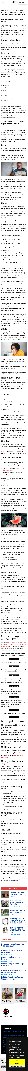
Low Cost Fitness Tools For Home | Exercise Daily (18, 893)
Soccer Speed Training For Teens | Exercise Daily (18, 911)
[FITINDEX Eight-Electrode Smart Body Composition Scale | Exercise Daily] (5, 921)
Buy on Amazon (14, 659)
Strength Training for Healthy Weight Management (12, 965)
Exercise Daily (7, 1017)
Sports (12, 914)
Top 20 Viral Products (15, 924)
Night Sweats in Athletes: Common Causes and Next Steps (12, 978)
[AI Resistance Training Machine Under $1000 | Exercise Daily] (5, 903)
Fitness (12, 896)
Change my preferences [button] (16, 1066)
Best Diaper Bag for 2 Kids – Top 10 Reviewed (20, 1001)
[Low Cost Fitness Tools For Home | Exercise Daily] (5, 894)
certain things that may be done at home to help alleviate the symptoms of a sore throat (13, 644)
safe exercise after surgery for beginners (10, 958)
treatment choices (15, 294)
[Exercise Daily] (6, 1011)
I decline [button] (17, 1063)
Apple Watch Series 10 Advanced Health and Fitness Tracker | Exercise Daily (17, 929)
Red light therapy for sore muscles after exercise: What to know (13, 971)
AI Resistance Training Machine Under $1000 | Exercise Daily (16, 902)
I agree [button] (16, 1060)
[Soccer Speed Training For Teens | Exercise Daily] (5, 912)
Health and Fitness (15, 906)
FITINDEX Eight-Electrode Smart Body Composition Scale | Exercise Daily (17, 920)
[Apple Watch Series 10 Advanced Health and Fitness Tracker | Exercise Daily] (5, 930)
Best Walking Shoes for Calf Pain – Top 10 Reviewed (7, 1002)
